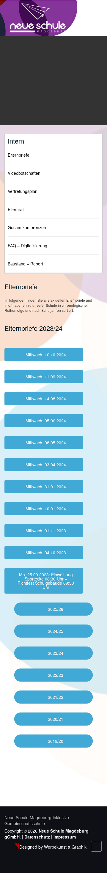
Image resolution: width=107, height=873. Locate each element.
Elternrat (16, 209)
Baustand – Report (25, 264)
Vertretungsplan (22, 191)
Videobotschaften (24, 173)
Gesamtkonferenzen (27, 227)
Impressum (65, 837)
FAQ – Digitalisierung (27, 245)
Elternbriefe (18, 155)
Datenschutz (37, 837)
